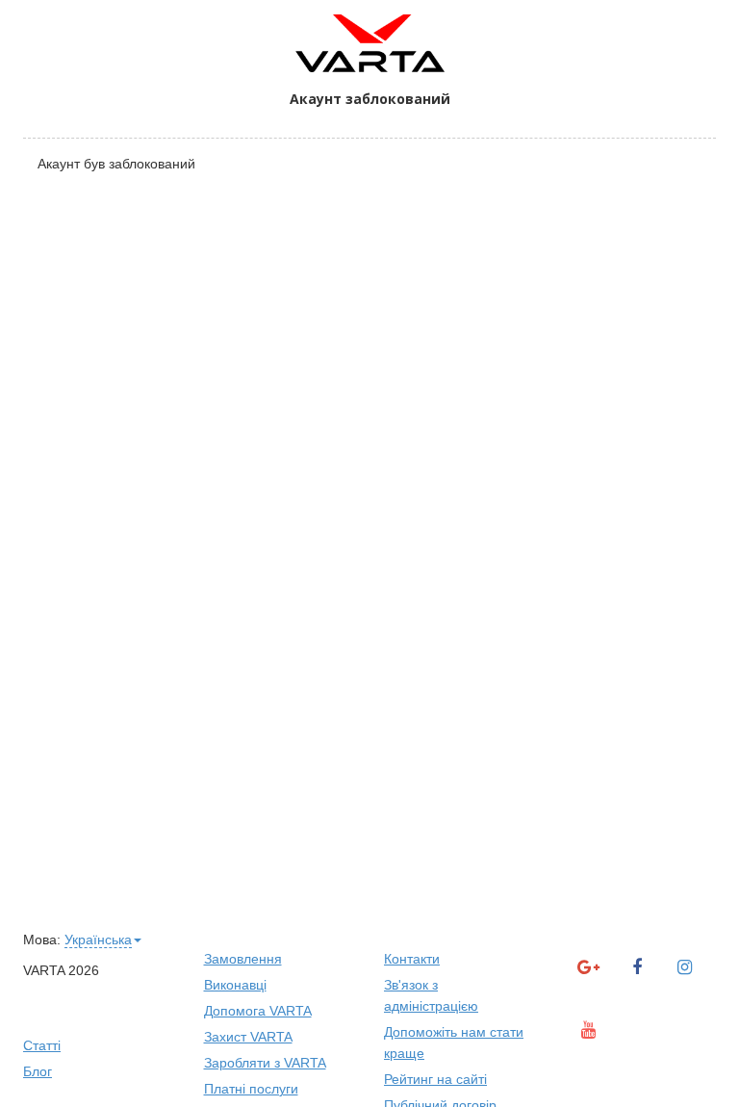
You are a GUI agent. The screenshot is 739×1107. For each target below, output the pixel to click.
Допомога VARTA (258, 1010)
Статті (42, 1045)
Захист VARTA (248, 1036)
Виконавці (235, 984)
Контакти (412, 958)
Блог (37, 1071)
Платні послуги (251, 1088)
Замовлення (243, 958)
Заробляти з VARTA (265, 1062)
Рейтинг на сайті (435, 1079)
